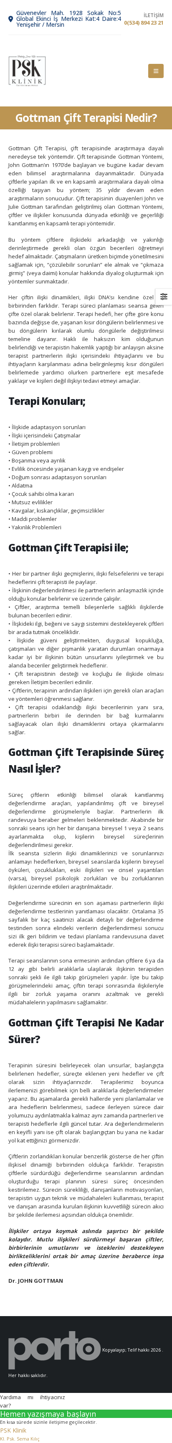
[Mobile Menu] (156, 71)
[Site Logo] (27, 70)
